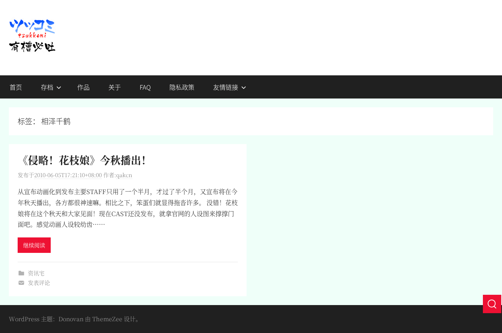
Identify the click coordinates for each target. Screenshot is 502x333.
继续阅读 (34, 245)
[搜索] (492, 304)
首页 (16, 87)
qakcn (124, 175)
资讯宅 (36, 273)
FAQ (145, 87)
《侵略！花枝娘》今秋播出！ (84, 160)
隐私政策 (181, 87)
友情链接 (225, 87)
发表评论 (39, 282)
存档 (47, 87)
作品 (83, 87)
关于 (114, 87)
